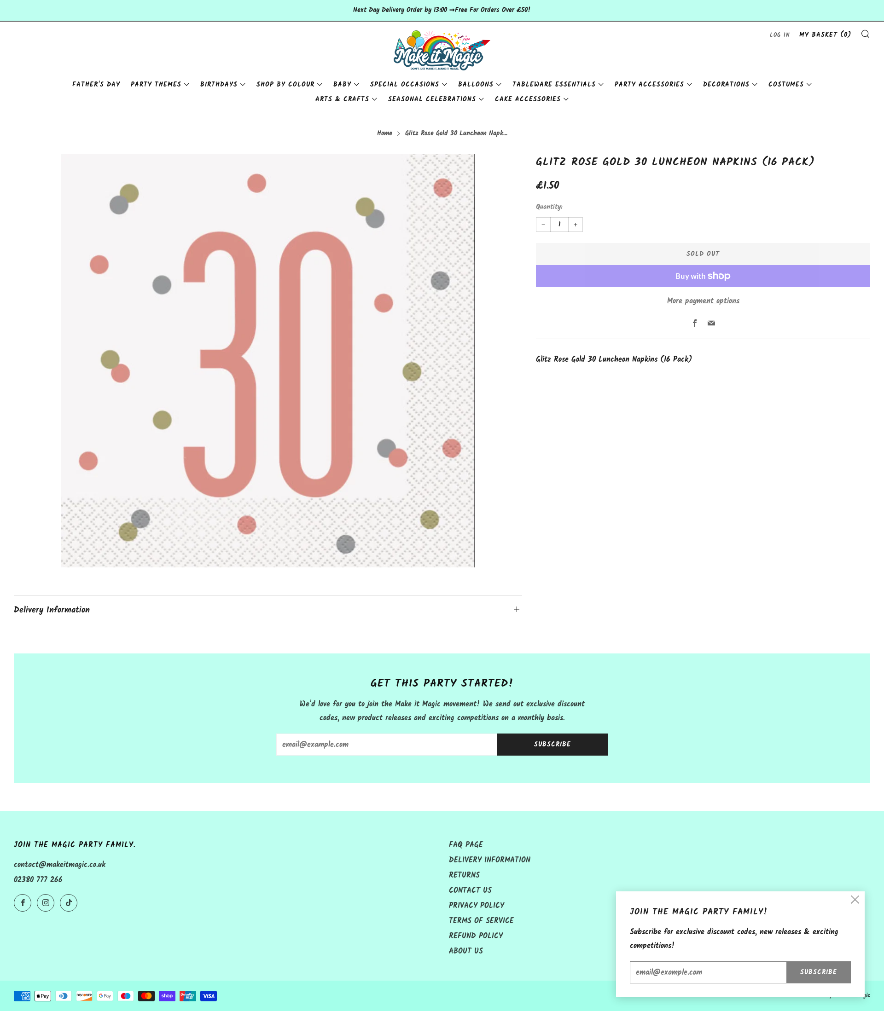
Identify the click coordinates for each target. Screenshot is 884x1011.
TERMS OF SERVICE (481, 921)
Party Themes (156, 85)
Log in (780, 35)
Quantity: (549, 207)
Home (384, 134)
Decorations (726, 85)
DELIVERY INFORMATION (489, 860)
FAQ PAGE (466, 845)
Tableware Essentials (554, 85)
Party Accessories (649, 85)
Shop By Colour (285, 85)
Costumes (786, 85)
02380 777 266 (38, 880)
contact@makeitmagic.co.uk (59, 865)
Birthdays (219, 85)
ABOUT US (466, 951)
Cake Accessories (528, 99)
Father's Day (96, 85)
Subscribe (552, 744)
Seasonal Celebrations (432, 99)
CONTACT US (470, 890)
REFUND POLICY (476, 936)
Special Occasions (404, 85)
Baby (342, 85)
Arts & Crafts (342, 99)
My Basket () (825, 35)
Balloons (476, 85)
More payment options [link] (703, 301)
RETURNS (464, 875)
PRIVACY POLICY (476, 906)
